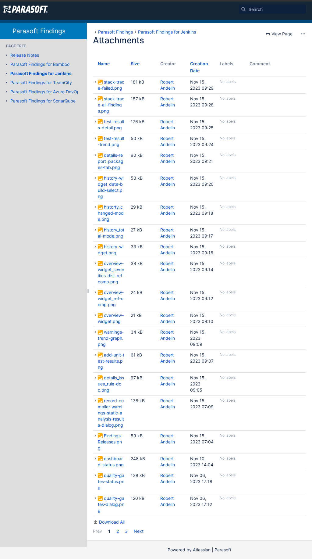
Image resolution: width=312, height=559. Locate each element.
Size (135, 63)
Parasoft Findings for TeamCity (41, 82)
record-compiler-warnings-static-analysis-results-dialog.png (111, 413)
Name (104, 63)
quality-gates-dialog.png (111, 504)
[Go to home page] (25, 9)
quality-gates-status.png (111, 481)
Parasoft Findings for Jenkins (41, 73)
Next (139, 531)
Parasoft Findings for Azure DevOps (46, 91)
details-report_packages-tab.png (110, 161)
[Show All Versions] (95, 82)
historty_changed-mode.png (111, 213)
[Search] (243, 9)
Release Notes (24, 55)
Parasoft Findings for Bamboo (39, 64)
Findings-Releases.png (110, 441)
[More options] (303, 33)
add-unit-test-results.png (111, 361)
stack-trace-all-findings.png (111, 104)
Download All (112, 522)
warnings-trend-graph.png (111, 338)
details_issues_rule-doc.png (111, 383)
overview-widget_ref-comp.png (111, 298)
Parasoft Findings (39, 31)
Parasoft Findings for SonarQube (43, 100)
